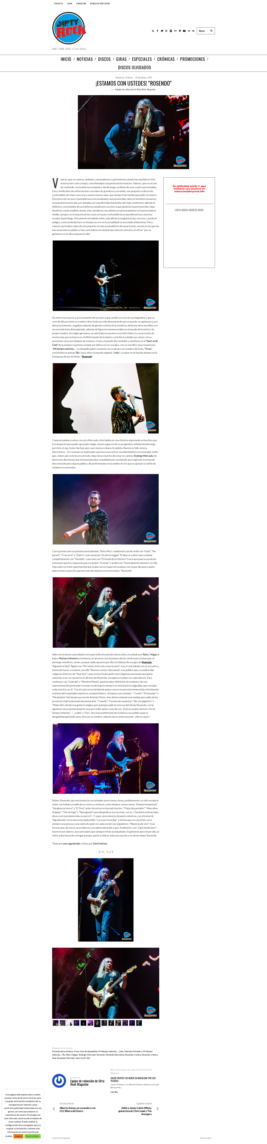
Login (69, 3)
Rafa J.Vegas (72, 1054)
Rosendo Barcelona (115, 1054)
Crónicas (129, 77)
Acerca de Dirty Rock (100, 3)
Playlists (58, 3)
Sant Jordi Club (83, 1058)
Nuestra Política (32, 1136)
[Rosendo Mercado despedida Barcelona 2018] (83, 1023)
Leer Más (114, 1092)
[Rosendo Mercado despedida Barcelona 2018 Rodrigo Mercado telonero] (62, 1023)
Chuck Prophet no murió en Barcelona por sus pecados (133, 1079)
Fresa (76, 1051)
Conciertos (119, 77)
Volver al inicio (206, 1138)
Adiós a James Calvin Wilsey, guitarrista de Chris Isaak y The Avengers (135, 1109)
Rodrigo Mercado (87, 1054)
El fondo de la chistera (62, 1051)
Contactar (81, 3)
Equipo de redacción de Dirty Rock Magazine (135, 89)
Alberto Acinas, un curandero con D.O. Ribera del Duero (78, 1107)
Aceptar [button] (18, 1136)
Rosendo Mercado (66, 1058)
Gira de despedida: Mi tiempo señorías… (99, 1051)
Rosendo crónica (133, 1054)
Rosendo (87, 356)
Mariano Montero (133, 1051)
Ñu (63, 1054)
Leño (121, 1051)
